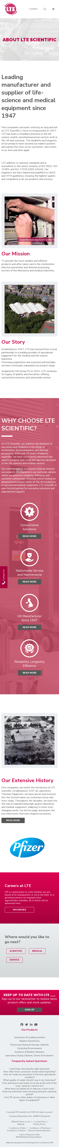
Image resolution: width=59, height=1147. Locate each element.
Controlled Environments (29, 1048)
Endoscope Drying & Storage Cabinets (29, 1044)
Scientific (16, 951)
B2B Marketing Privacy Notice (29, 1137)
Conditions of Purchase (39, 1128)
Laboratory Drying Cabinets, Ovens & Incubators (29, 1055)
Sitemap (21, 1124)
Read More (13, 820)
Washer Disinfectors (29, 1041)
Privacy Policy (39, 1124)
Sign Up (29, 1009)
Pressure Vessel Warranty (39, 1131)
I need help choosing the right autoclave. (29, 1069)
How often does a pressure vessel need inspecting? (29, 1071)
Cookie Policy (40, 1122)
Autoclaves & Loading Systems (29, 1037)
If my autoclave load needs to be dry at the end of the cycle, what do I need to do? (29, 1084)
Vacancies (19, 909)
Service (14, 959)
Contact (33, 9)
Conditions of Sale (17, 1128)
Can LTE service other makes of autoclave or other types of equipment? (29, 1099)
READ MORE (30, 536)
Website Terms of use (20, 1122)
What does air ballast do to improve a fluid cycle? (29, 1088)
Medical (37, 951)
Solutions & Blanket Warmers (29, 1052)
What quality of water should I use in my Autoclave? (29, 1080)
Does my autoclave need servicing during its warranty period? (29, 1093)
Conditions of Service (16, 1131)
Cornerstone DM (46, 1142)
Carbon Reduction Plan (29, 1135)
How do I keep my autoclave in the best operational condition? (30, 1076)
